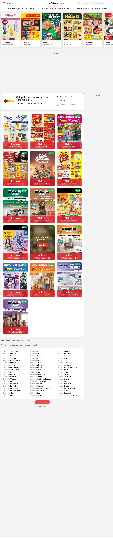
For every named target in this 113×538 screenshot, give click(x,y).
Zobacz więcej (42, 402)
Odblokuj (42, 245)
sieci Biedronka (15, 340)
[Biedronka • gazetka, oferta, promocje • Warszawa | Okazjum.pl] (9, 100)
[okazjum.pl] (56, 3)
